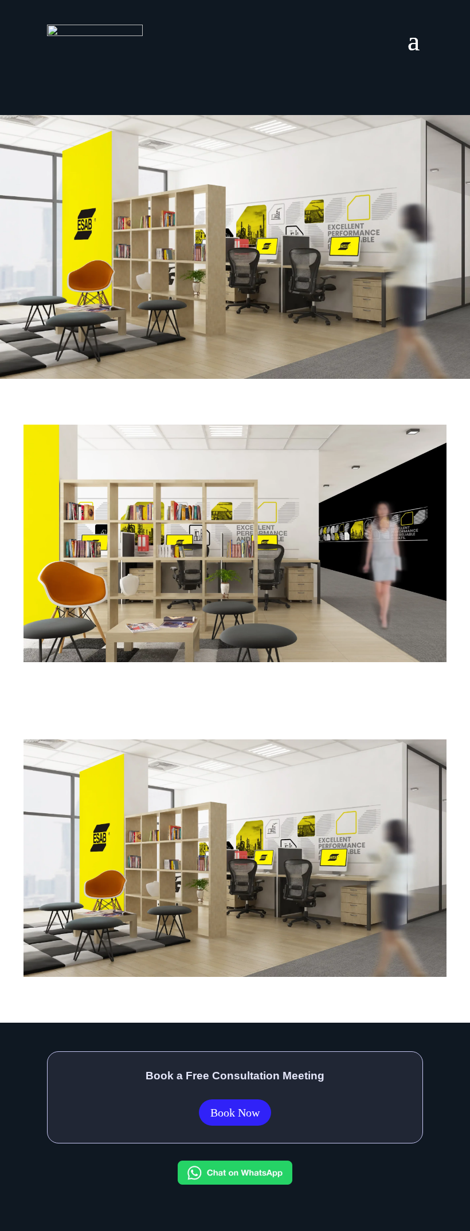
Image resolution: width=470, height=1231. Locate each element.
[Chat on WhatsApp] (235, 1181)
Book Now (235, 1112)
